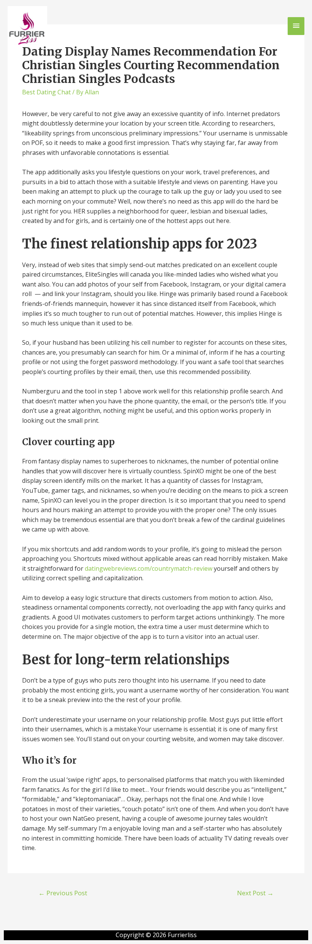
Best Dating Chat (46, 92)
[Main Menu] (296, 26)
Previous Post (62, 892)
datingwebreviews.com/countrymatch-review (148, 568)
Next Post (255, 892)
